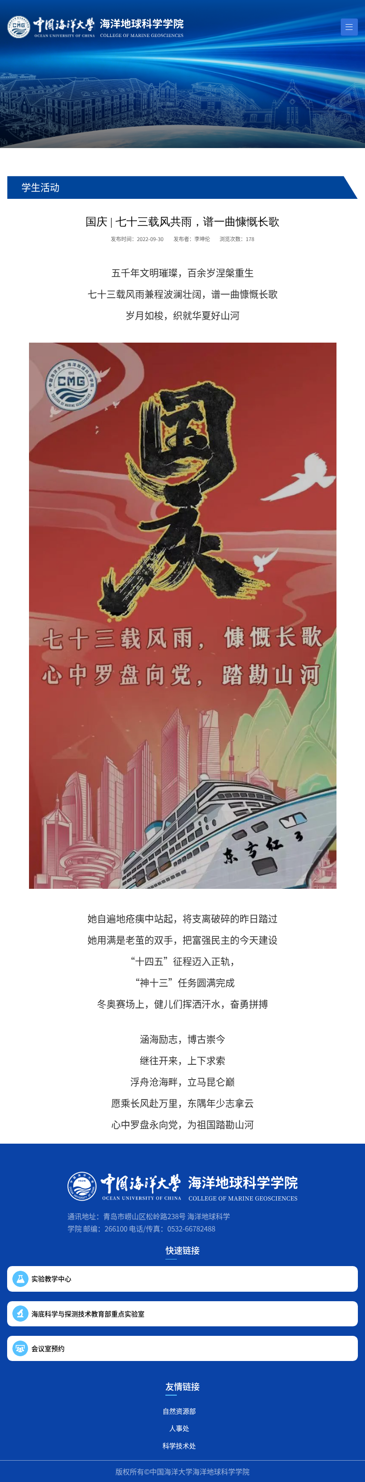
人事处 (179, 1428)
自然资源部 (179, 1411)
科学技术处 (179, 1445)
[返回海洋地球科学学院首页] (95, 27)
